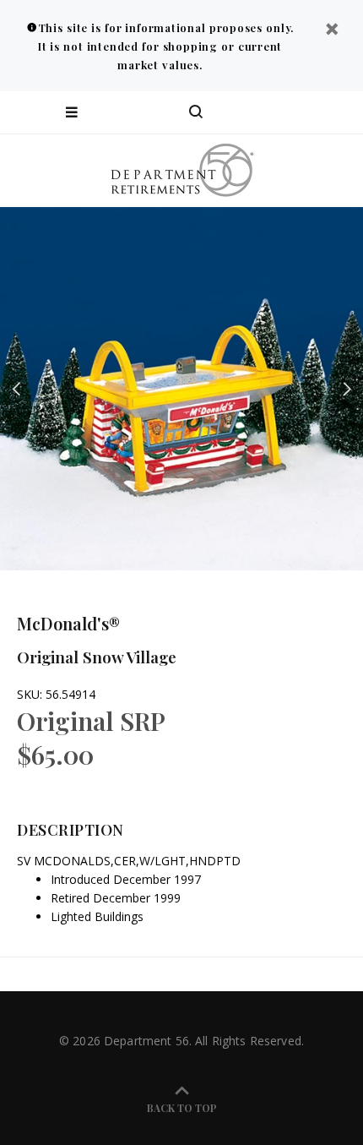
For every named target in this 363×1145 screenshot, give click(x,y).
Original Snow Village (96, 657)
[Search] (196, 112)
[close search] (335, 112)
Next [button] (347, 389)
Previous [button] (16, 389)
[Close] (332, 31)
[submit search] (281, 112)
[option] (181, 388)
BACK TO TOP (182, 1108)
